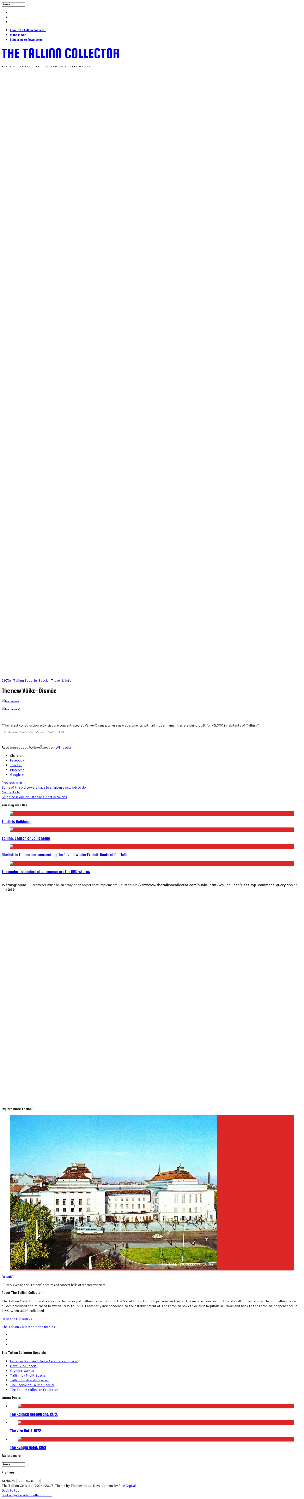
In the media (18, 35)
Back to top (10, 1490)
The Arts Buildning (16, 821)
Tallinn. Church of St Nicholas (26, 838)
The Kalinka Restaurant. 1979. (34, 1414)
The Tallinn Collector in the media (27, 1326)
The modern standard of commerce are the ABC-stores (46, 871)
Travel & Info (61, 680)
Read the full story (16, 1318)
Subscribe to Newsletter (26, 39)
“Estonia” (7, 1276)
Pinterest (17, 769)
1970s (7, 680)
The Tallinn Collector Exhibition (34, 1389)
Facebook (17, 760)
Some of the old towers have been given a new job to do (44, 785)
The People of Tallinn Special (32, 1384)
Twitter (16, 765)
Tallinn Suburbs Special (31, 680)
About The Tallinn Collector (28, 30)
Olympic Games (22, 1370)
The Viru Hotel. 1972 (25, 1430)
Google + (17, 774)
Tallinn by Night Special (28, 1375)
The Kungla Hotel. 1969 (28, 1447)
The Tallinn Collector (61, 53)
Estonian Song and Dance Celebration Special (44, 1361)
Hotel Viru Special (23, 1365)
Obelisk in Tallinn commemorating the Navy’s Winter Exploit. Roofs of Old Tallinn (67, 854)
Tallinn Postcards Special (29, 1380)
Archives (8, 1480)
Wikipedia (63, 747)
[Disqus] (152, 943)
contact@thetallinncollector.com (27, 1495)
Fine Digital (127, 1485)
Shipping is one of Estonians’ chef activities (34, 794)
